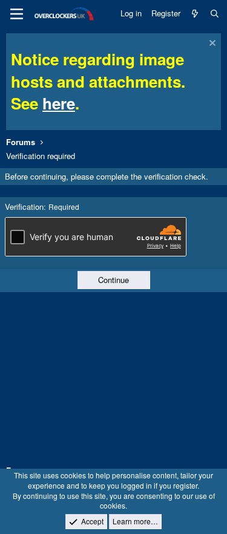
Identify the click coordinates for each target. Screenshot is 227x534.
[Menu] (16, 14)
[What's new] (195, 13)
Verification (24, 206)
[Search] (215, 13)
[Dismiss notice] (211, 44)
